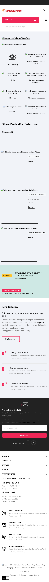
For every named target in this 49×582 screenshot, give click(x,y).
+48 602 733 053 (10, 482)
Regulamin (14, 575)
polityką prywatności (27, 422)
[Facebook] (28, 442)
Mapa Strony (34, 575)
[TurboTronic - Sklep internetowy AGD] (12, 10)
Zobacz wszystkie (7, 132)
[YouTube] (33, 442)
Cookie (23, 575)
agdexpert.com (21, 278)
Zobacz (30, 161)
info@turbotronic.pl (9, 492)
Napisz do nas (10, 339)
